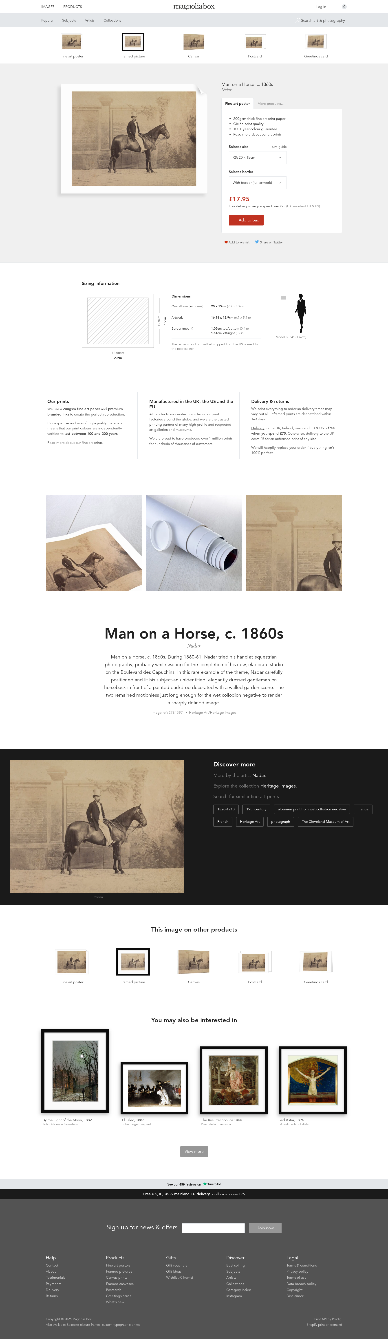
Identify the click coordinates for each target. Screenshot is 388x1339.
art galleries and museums (170, 429)
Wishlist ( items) (179, 1277)
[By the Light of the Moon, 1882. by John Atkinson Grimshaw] (75, 1071)
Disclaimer (295, 1296)
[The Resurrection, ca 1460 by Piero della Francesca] (234, 1080)
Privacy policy (297, 1271)
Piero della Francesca (216, 1124)
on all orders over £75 (194, 1194)
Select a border (241, 172)
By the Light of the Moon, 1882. (68, 1120)
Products (72, 6)
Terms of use (296, 1277)
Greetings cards (118, 1296)
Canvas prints (116, 1277)
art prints (275, 134)
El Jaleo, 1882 (133, 1120)
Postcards (113, 1290)
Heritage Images (278, 786)
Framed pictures (119, 1271)
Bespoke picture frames (83, 1325)
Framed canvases (120, 1284)
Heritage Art (250, 821)
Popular (47, 20)
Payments (53, 1284)
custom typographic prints (121, 1325)
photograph (280, 821)
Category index (238, 1290)
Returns (52, 1296)
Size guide (279, 147)
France (363, 809)
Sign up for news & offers (141, 1227)
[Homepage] (194, 7)
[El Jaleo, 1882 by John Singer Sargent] (155, 1088)
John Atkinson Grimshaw (60, 1124)
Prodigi (337, 1319)
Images (48, 6)
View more (194, 1151)
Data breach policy (301, 1284)
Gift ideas (173, 1271)
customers (204, 444)
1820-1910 (226, 809)
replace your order (291, 447)
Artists (90, 20)
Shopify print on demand (324, 1325)
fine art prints (92, 442)
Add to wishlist (239, 242)
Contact (52, 1265)
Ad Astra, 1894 (292, 1120)
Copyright (294, 1290)
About (51, 1271)
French (222, 821)
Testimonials (55, 1277)
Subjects (69, 20)
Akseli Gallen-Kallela (294, 1124)
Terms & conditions (302, 1265)
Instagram (234, 1296)
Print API (320, 1319)
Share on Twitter (271, 242)
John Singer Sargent (136, 1124)
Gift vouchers (176, 1265)
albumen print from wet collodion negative (312, 809)
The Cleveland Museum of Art (325, 821)
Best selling (235, 1265)
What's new (115, 1302)
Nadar (226, 90)
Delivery (258, 428)
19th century (256, 809)
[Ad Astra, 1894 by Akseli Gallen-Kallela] (313, 1080)
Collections (112, 20)
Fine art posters (118, 1265)
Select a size (258, 146)
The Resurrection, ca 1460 (221, 1120)
